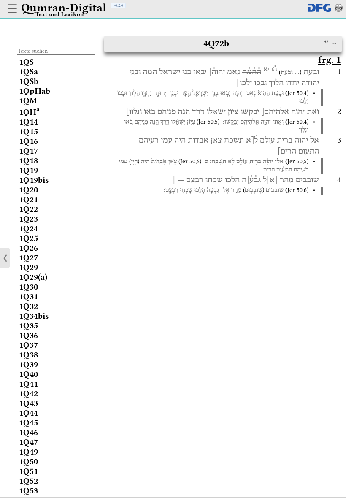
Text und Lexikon (59, 14)
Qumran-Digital (63, 7)
